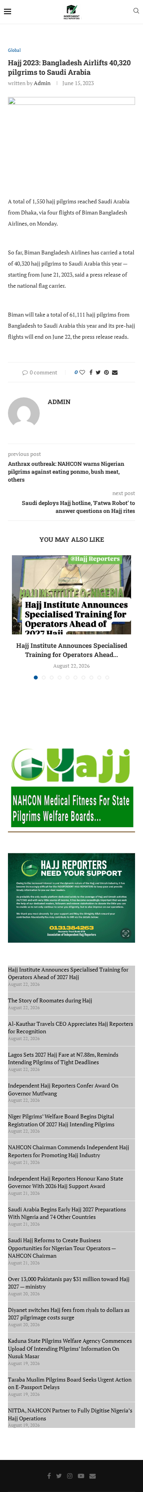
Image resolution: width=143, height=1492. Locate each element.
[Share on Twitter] (98, 372)
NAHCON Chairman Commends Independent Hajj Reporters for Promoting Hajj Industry (68, 1151)
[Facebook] (49, 1476)
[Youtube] (81, 1476)
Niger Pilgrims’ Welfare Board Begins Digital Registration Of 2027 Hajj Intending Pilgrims (61, 1120)
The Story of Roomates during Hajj (50, 1000)
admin (42, 83)
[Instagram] (70, 1476)
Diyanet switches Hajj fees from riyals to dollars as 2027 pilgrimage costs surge (68, 1313)
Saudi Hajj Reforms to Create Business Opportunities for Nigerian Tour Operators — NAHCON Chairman (62, 1247)
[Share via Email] (115, 372)
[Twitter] (59, 1476)
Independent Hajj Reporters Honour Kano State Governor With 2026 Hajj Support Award (65, 1182)
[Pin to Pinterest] (106, 372)
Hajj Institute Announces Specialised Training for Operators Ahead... (71, 649)
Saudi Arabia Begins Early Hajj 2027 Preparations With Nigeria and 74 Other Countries (67, 1213)
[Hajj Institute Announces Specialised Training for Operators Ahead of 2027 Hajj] (71, 594)
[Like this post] (82, 372)
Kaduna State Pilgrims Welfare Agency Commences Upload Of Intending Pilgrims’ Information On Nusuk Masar (70, 1348)
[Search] (136, 11)
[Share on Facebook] (91, 372)
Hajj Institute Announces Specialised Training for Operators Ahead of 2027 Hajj (68, 973)
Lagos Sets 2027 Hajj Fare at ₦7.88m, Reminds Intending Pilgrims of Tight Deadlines (63, 1058)
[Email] (92, 1476)
